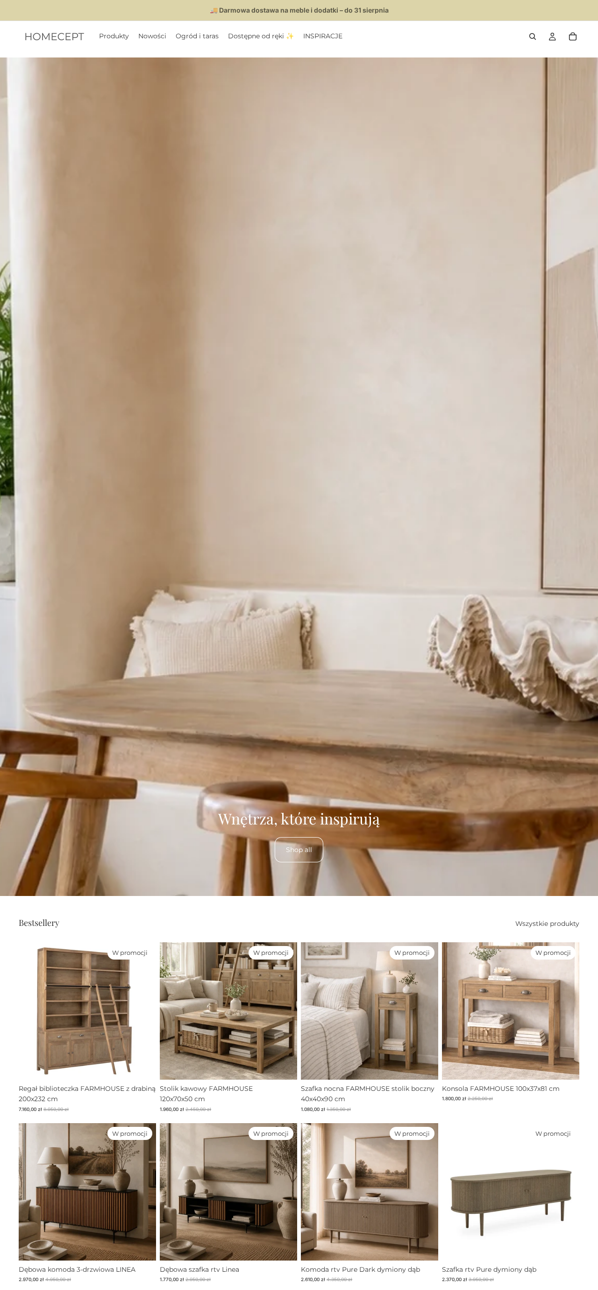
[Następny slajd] (142, 1011)
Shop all (299, 850)
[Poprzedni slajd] (33, 1011)
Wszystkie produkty (547, 923)
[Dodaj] (141, 1065)
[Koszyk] (572, 36)
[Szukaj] (532, 36)
